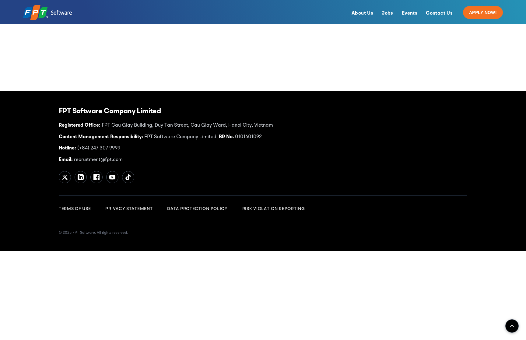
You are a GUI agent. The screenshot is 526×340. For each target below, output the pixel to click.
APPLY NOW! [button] (483, 12)
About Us (362, 13)
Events (409, 13)
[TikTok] (128, 177)
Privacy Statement (129, 209)
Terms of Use (75, 209)
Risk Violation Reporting (273, 209)
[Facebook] (96, 177)
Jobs (387, 13)
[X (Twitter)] (65, 177)
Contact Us (439, 13)
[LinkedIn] (81, 177)
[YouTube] (112, 177)
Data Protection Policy (197, 209)
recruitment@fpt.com (98, 159)
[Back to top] (512, 326)
